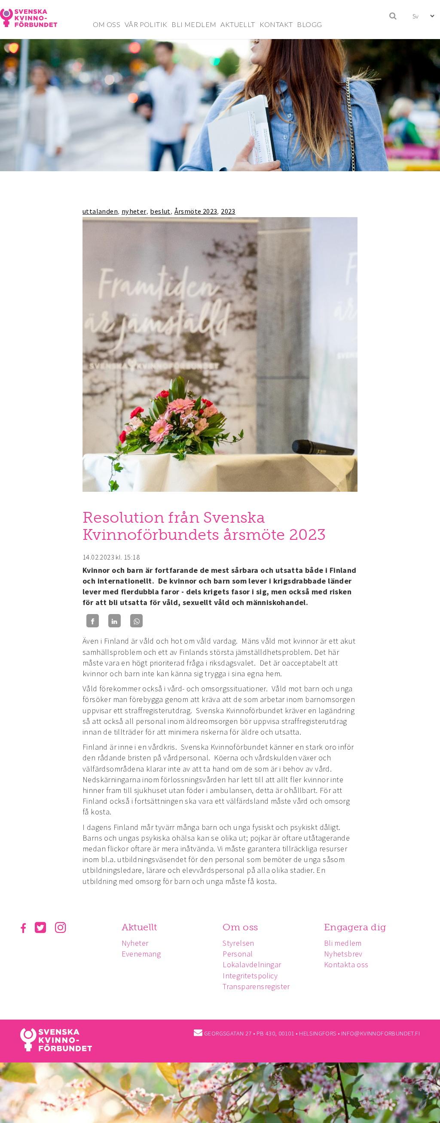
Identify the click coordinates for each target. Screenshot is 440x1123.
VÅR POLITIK (146, 24)
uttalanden (100, 211)
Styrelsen (238, 943)
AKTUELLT (237, 24)
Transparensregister (256, 986)
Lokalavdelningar (252, 964)
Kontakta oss (346, 964)
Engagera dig (355, 927)
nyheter (134, 211)
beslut (160, 211)
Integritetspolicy (250, 976)
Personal (238, 954)
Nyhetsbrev (343, 954)
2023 (228, 211)
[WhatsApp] (136, 620)
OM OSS (106, 24)
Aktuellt (139, 927)
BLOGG (309, 24)
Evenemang (141, 954)
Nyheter (135, 943)
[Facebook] (92, 620)
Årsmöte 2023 (195, 211)
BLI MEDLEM (193, 24)
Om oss (240, 927)
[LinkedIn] (114, 620)
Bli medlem (343, 943)
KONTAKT (276, 24)
